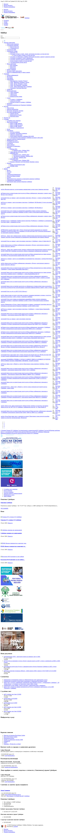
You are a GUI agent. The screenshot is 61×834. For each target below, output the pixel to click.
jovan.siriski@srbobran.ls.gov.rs (13, 794)
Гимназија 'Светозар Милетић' (18, 88)
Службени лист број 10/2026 (13, 711)
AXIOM (15, 826)
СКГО (5, 742)
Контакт (6, 4)
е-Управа (6, 119)
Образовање (10, 79)
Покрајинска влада (9, 738)
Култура (6, 106)
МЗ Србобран (14, 65)
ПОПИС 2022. (14, 166)
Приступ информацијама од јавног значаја (18, 72)
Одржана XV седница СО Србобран (11, 520)
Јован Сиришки (5, 790)
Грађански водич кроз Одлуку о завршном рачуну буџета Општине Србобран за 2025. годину (31, 666)
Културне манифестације (13, 112)
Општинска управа (12, 51)
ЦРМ (8, 167)
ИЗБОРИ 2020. (14, 159)
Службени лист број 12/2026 (13, 694)
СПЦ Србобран (14, 92)
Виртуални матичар (12, 122)
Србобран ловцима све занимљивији (11, 533)
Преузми (57, 189)
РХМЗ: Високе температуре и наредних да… (13, 546)
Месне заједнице (11, 64)
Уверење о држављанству (17, 127)
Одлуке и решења (15, 132)
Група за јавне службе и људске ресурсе (24, 55)
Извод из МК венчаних (16, 125)
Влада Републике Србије (10, 736)
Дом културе (10, 108)
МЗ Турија (13, 66)
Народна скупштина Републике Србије (14, 735)
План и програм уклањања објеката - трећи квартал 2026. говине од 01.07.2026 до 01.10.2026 (31, 670)
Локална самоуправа (9, 42)
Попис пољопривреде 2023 (17, 164)
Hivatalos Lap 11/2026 (11, 702)
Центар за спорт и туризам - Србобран (20, 102)
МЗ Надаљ (13, 68)
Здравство (9, 89)
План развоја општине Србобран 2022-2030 (22, 136)
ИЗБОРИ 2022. (14, 153)
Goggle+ (6, 23)
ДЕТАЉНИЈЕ (4, 508)
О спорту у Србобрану (16, 99)
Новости (10, 523)
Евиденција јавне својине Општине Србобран (19, 181)
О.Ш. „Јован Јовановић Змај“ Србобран (21, 86)
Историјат (9, 76)
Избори (9, 147)
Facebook (6, 20)
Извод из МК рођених (16, 123)
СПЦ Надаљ (13, 95)
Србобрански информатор (14, 180)
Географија (10, 78)
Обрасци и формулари (16, 134)
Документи (10, 130)
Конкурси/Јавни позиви (13, 176)
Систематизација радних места (18, 62)
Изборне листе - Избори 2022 (21, 154)
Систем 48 (10, 143)
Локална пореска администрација (16, 139)
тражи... (3, 37)
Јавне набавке (11, 144)
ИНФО (6, 169)
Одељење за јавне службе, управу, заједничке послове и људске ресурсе (29, 54)
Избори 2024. (13, 149)
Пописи (9, 163)
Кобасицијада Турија (15, 115)
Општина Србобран (6, 502)
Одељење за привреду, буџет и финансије (21, 58)
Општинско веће (11, 49)
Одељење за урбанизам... (13, 146)
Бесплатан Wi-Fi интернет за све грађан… (13, 559)
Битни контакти (8, 5)
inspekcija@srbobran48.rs (11, 767)
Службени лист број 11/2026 (13, 707)
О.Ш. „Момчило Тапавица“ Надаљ (19, 82)
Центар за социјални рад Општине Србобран (19, 105)
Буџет (8, 129)
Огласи (9, 177)
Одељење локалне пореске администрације (22, 59)
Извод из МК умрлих (16, 126)
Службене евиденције (13, 142)
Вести (8, 170)
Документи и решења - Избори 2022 (23, 156)
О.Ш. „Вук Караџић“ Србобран (18, 85)
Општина (6, 73)
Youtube (6, 24)
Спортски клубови (15, 100)
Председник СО (14, 46)
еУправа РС (7, 741)
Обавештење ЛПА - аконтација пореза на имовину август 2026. (23, 656)
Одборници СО (14, 48)
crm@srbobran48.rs (10, 755)
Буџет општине (8, 490)
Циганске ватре (14, 116)
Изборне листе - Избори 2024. (21, 150)
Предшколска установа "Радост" (19, 81)
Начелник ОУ (14, 52)
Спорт (8, 98)
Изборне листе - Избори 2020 (21, 160)
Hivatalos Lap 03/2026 (11, 698)
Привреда (9, 103)
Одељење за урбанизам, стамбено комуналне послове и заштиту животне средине (32, 56)
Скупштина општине (13, 45)
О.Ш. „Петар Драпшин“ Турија (18, 83)
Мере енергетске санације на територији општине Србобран (23, 178)
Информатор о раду (12, 140)
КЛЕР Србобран (11, 69)
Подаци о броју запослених (14, 71)
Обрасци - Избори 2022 (19, 157)
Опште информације (12, 75)
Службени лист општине (14, 120)
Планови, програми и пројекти (18, 133)
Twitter (5, 22)
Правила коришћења (9, 6)
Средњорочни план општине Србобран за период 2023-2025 (26, 137)
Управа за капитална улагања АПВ (13, 739)
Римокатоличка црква (16, 96)
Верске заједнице (11, 90)
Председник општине (13, 44)
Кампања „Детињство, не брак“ (12, 744)
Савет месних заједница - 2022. (18, 152)
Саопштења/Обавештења (14, 174)
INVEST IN (7, 117)
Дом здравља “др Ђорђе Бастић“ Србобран (18, 796)
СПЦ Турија (13, 93)
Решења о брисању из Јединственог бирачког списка (24, 161)
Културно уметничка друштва (15, 110)
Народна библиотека (12, 109)
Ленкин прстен (14, 113)
